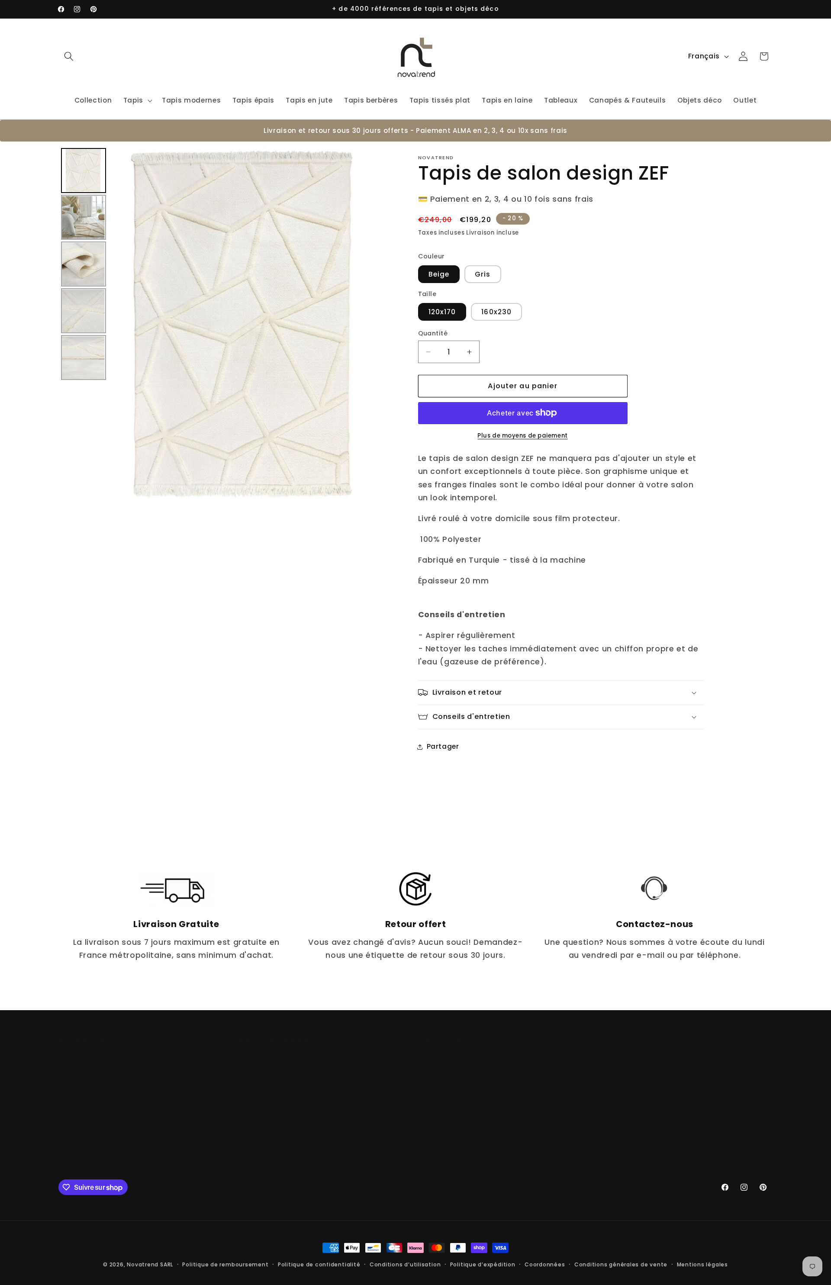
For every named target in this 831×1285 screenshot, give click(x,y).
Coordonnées (545, 1264)
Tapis (68, 1069)
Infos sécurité (445, 1142)
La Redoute (261, 1053)
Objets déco (80, 1085)
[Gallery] (219, 323)
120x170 (442, 311)
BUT (246, 1157)
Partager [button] (443, 746)
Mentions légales (702, 1264)
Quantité (433, 333)
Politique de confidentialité (319, 1264)
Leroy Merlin (262, 1094)
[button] (68, 56)
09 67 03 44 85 (447, 1094)
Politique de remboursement (225, 1264)
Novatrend (143, 1264)
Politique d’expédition (482, 1264)
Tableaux (75, 1102)
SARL (166, 1264)
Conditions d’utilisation (405, 1264)
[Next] (367, 324)
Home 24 (256, 1115)
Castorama (262, 1136)
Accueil (72, 1053)
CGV (66, 1151)
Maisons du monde (277, 1074)
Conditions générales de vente (620, 1264)
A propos (74, 1118)
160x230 (496, 311)
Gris (482, 274)
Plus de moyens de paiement (522, 436)
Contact (74, 1134)
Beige (439, 274)
